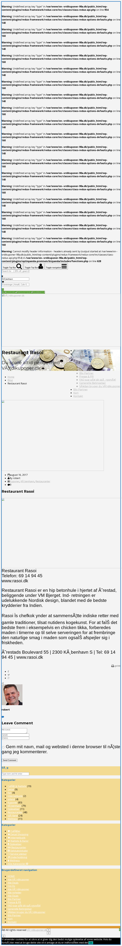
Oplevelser (13, 809)
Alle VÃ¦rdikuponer (84, 353)
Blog (10, 380)
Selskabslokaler (19, 850)
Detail (11, 789)
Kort (76, 392)
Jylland (11, 799)
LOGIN (11, 292)
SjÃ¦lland (13, 815)
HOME (77, 350)
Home (11, 377)
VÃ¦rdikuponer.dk (37, 930)
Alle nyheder (87, 366)
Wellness (13, 818)
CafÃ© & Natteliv (17, 786)
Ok (91, 943)
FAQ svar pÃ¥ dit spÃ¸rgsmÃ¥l (97, 379)
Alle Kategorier (17, 863)
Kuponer (14, 481)
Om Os (77, 360)
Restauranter (42, 481)
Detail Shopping (19, 834)
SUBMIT (38, 292)
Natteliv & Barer (19, 841)
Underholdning (18, 857)
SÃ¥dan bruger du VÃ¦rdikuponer (99, 386)
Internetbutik (15, 796)
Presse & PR (86, 376)
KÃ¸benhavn (27, 481)
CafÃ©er (15, 831)
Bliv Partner (86, 373)
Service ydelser (18, 854)
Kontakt (78, 396)
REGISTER (24, 292)
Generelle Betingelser (92, 383)
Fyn (9, 792)
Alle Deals (79, 357)
